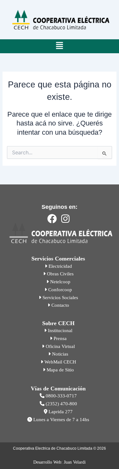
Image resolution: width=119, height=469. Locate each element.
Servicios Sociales (59, 297)
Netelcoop (59, 281)
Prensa (59, 338)
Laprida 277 (60, 411)
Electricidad (59, 266)
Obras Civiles (60, 273)
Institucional (59, 330)
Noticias (59, 354)
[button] (59, 46)
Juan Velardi (75, 462)
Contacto (59, 305)
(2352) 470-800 (60, 403)
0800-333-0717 (60, 395)
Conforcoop (59, 289)
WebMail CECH (59, 361)
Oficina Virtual (59, 346)
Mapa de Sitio (59, 369)
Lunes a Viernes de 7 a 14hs (60, 419)
